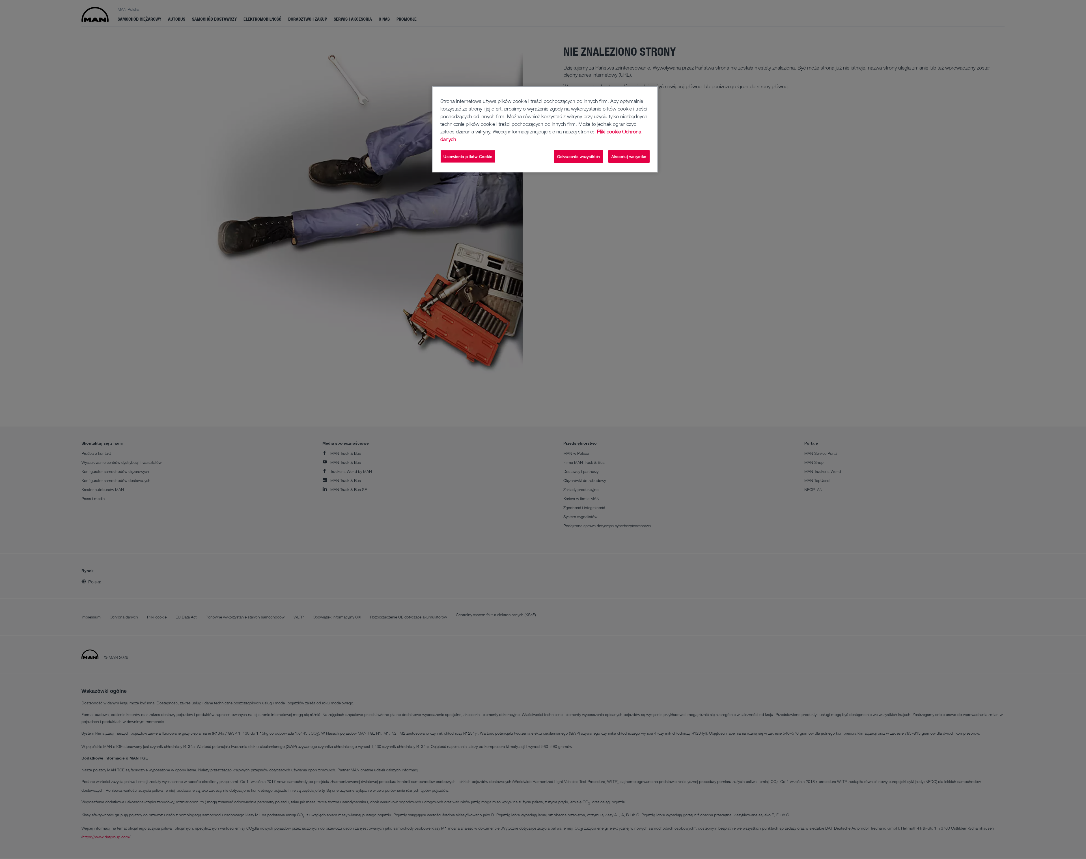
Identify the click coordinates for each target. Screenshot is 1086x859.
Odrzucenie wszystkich (578, 156)
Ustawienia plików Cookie (467, 156)
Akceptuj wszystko (629, 156)
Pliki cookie (609, 131)
